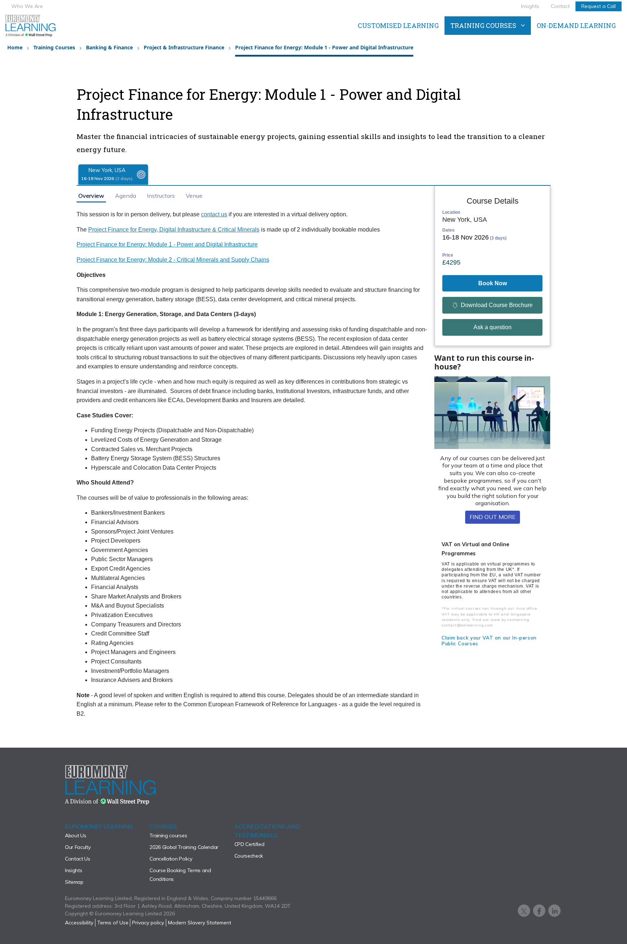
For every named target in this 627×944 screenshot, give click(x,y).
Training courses (168, 835)
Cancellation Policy (170, 858)
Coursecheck (248, 856)
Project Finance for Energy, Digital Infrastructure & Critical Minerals (173, 229)
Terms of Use (112, 922)
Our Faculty (77, 847)
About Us (75, 835)
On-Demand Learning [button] (576, 25)
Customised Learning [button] (398, 25)
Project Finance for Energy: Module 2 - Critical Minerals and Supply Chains (173, 260)
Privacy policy (148, 922)
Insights (530, 6)
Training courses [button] (483, 25)
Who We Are (27, 6)
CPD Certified (249, 844)
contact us (214, 214)
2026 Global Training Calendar (183, 847)
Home (14, 47)
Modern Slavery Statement (199, 922)
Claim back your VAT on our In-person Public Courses (489, 640)
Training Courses (54, 47)
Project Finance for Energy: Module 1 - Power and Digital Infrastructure (167, 244)
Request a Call (598, 6)
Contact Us (77, 858)
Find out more (493, 516)
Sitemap (74, 882)
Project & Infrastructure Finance (184, 47)
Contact (560, 6)
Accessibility (79, 922)
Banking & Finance (109, 47)
